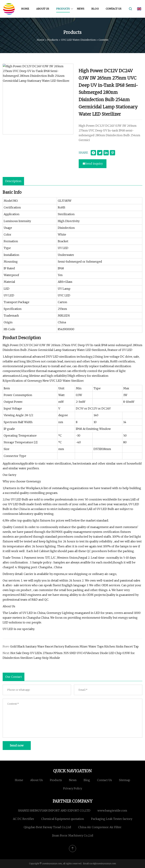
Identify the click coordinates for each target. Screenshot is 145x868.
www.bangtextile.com (112, 810)
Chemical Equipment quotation (62, 819)
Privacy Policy (72, 788)
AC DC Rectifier (23, 819)
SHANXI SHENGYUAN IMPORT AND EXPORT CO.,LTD (54, 810)
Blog (95, 8)
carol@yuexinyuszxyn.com (102, 863)
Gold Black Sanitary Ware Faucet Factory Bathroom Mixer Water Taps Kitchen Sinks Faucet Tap (74, 646)
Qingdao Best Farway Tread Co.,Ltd (47, 827)
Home (25, 8)
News (80, 8)
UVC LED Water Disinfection (78, 39)
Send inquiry (94, 163)
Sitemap (124, 780)
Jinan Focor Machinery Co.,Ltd (72, 835)
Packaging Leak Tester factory (111, 819)
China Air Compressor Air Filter (99, 827)
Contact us (113, 8)
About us (42, 8)
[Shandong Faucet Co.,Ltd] (9, 9)
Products (63, 8)
